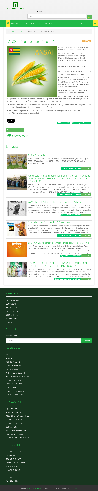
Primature (10, 455)
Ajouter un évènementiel (17, 416)
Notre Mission (12, 311)
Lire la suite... (86, 168)
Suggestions (11, 427)
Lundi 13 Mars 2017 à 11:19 (72, 168)
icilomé (9, 477)
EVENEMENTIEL (12, 369)
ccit (8, 473)
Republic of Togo (14, 452)
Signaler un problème (16, 430)
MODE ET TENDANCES (15, 391)
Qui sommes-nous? (14, 300)
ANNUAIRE (15, 23)
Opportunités (12, 315)
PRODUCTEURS (28, 23)
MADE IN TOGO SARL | (36, 488)
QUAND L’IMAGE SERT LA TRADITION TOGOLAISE (55, 202)
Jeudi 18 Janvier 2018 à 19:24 (71, 256)
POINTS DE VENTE (13, 362)
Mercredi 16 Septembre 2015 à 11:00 (69, 279)
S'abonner (86, 340)
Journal (9, 354)
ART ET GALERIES (12, 387)
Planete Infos (12, 481)
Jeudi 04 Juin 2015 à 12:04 (82, 123)
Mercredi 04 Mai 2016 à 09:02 (71, 215)
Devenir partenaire (14, 434)
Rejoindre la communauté (18, 438)
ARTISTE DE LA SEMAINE (15, 373)
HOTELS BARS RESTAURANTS (17, 376)
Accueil (11, 32)
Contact (74, 488)
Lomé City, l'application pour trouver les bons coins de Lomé (58, 243)
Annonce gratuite (14, 412)
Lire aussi (12, 146)
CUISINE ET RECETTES (14, 395)
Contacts (10, 322)
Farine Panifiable (36, 155)
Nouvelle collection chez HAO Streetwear (49, 222)
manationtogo (13, 470)
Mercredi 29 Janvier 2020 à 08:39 (70, 194)
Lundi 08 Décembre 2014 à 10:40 (70, 235)
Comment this (64, 123)
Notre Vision (12, 307)
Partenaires (11, 318)
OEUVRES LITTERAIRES (15, 384)
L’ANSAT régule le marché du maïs (31, 41)
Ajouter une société (15, 408)
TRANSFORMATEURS (43, 23)
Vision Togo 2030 (13, 466)
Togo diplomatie (13, 459)
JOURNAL (20, 32)
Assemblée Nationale (15, 462)
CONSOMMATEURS (74, 23)
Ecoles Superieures (14, 380)
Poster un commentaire (15, 130)
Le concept (11, 304)
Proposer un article (15, 419)
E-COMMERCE (59, 23)
